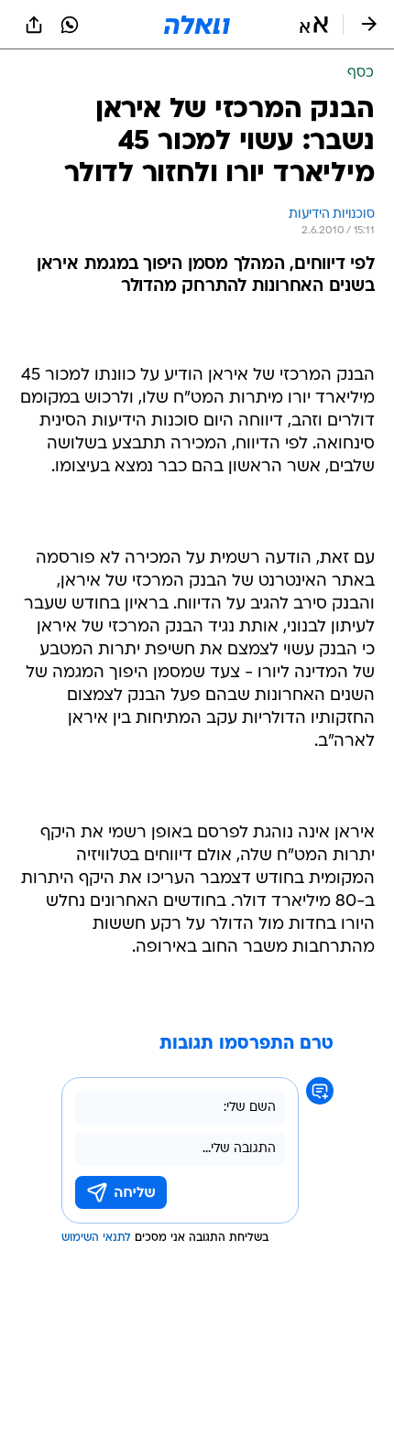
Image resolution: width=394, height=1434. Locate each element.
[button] (314, 24)
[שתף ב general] (34, 25)
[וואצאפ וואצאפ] (69, 25)
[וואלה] (197, 25)
